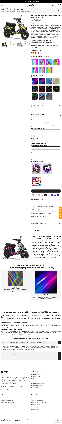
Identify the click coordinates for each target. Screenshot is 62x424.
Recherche (4, 398)
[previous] (3, 27)
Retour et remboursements (38, 402)
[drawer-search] (53, 5)
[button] (7, 8)
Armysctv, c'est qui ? (36, 409)
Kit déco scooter (35, 376)
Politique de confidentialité (38, 398)
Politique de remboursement (8, 402)
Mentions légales (35, 407)
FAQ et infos (34, 387)
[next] (27, 27)
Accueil (3, 9)
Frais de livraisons (35, 404)
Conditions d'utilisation (7, 400)
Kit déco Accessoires (36, 385)
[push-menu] (2, 5)
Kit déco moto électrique (38, 383)
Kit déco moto (35, 381)
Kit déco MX (34, 379)
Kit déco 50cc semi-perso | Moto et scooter (17, 9)
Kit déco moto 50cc (36, 374)
